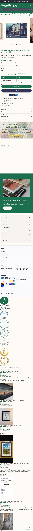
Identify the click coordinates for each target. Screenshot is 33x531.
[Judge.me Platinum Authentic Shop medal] (16, 324)
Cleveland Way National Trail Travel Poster (12, 425)
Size (2, 63)
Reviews (3, 253)
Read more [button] (2, 382)
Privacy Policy (4, 257)
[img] (3, 372)
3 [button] (1, 530)
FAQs (2, 259)
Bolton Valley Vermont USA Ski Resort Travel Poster (14, 400)
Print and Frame (5, 111)
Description (4, 109)
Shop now (7, 208)
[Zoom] (26, 40)
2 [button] (0, 530)
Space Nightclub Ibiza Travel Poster (11, 371)
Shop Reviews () (15, 367)
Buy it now (16, 90)
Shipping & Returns (5, 114)
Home (2, 48)
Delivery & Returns (5, 255)
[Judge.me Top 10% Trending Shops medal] (16, 360)
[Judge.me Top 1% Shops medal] (16, 352)
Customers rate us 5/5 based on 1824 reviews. (19, 14)
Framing (15, 63)
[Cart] (27, 5)
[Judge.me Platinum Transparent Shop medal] (16, 333)
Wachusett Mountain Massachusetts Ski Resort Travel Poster (16, 463)
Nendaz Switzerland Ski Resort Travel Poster (12, 501)
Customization (4, 116)
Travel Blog (3, 261)
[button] (4, 60)
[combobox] (16, 9)
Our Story (3, 119)
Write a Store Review (4, 309)
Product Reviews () (5, 367)
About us (3, 251)
